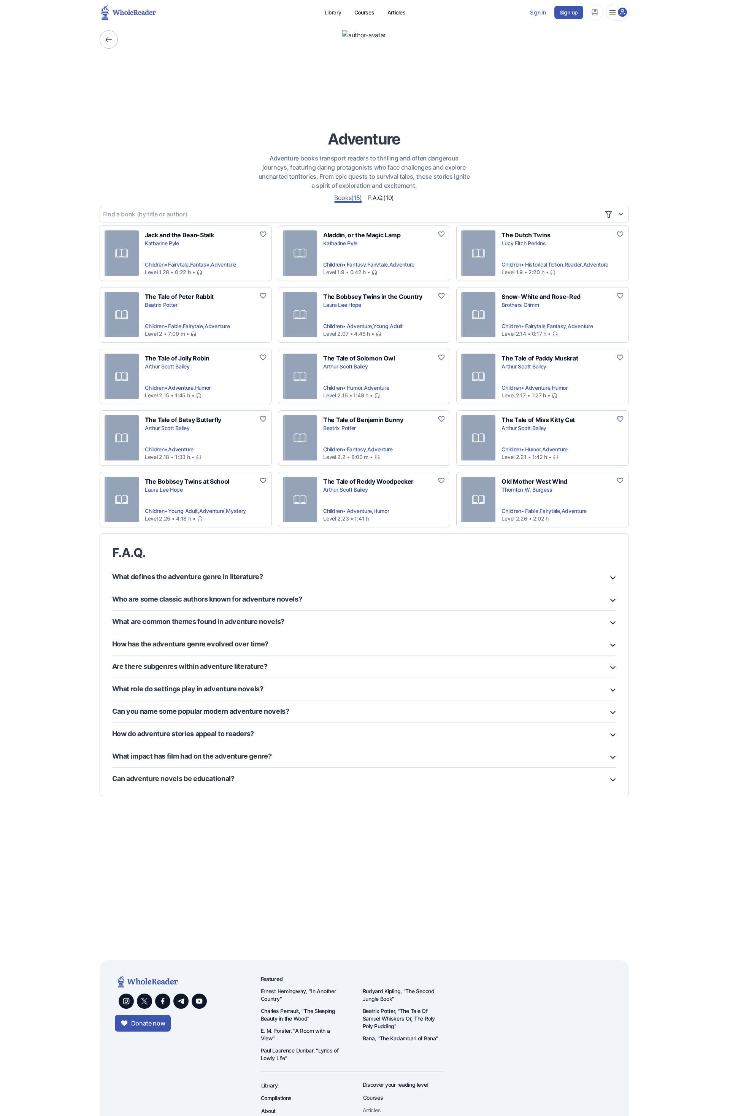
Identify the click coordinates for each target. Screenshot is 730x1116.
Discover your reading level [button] (395, 1084)
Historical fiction (544, 264)
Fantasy (199, 264)
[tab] (348, 197)
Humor (203, 387)
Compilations (276, 1098)
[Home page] (106, 12)
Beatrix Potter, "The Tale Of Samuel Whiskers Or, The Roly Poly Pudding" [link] (399, 1018)
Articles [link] (372, 1110)
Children (155, 264)
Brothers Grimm (520, 305)
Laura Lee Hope (342, 305)
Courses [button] (364, 12)
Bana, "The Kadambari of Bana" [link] (400, 1038)
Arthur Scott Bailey (167, 366)
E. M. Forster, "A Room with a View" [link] (295, 1034)
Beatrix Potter (161, 305)
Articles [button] (396, 12)
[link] (179, 235)
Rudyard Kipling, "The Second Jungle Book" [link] (399, 995)
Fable (174, 326)
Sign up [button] (569, 12)
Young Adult (388, 326)
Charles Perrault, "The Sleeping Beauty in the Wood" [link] (298, 1015)
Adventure (223, 264)
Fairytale (178, 264)
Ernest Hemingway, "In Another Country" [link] (298, 995)
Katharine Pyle (162, 243)
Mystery (236, 511)
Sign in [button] (538, 12)
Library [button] (333, 12)
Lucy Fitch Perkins (523, 243)
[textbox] (352, 214)
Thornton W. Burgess (526, 489)
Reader (573, 264)
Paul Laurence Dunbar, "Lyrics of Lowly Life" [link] (300, 1054)
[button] (594, 12)
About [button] (268, 1111)
